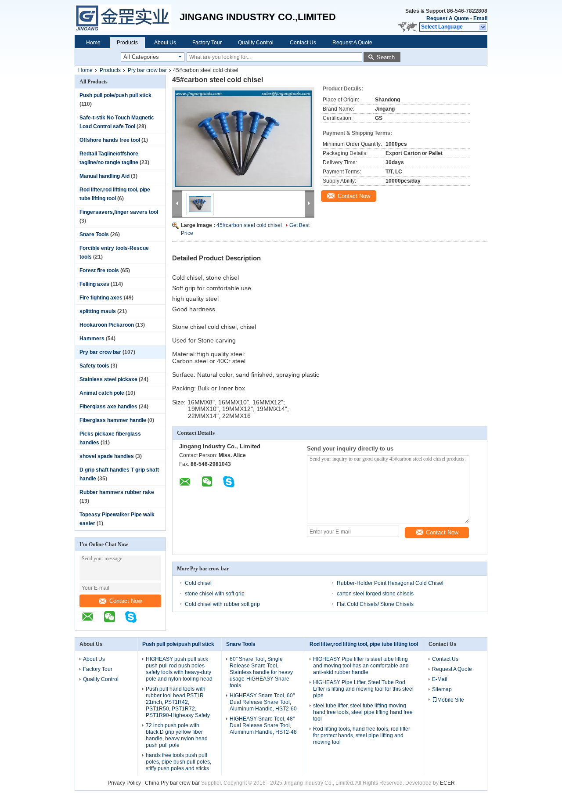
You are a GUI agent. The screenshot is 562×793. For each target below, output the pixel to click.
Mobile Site (450, 700)
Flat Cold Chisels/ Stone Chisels (375, 604)
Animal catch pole (101, 393)
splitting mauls (97, 311)
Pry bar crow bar (147, 70)
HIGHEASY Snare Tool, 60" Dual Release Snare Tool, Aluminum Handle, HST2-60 (263, 702)
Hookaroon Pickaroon (106, 325)
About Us (165, 43)
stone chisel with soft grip (215, 594)
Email (480, 18)
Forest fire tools (99, 270)
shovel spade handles (106, 456)
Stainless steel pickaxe (108, 379)
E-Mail (439, 679)
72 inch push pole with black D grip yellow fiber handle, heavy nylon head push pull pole (177, 735)
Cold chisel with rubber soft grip (222, 604)
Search (386, 57)
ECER (447, 783)
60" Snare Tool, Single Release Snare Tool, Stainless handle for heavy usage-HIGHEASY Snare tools (261, 672)
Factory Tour (207, 43)
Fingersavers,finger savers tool (118, 212)
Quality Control (256, 43)
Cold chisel (198, 583)
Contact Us (303, 43)
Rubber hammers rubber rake (116, 492)
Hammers (91, 338)
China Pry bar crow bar (172, 783)
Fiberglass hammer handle (112, 420)
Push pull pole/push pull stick (115, 95)
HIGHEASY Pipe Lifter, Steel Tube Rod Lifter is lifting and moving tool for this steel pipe (363, 689)
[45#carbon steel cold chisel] (243, 138)
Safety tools (94, 366)
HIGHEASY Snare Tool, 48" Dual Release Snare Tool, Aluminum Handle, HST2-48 (263, 725)
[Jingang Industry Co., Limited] (127, 17)
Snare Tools (94, 234)
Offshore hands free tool (109, 140)
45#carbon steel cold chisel (249, 225)
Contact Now (125, 601)
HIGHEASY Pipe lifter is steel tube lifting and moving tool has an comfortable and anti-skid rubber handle (361, 665)
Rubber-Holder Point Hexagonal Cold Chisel (390, 583)
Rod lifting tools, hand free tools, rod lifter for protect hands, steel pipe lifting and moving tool (361, 735)
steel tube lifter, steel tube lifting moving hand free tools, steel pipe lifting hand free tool (363, 712)
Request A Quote (447, 18)
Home (93, 43)
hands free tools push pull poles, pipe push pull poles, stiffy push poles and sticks (178, 761)
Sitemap (442, 689)
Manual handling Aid (104, 176)
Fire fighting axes (100, 298)
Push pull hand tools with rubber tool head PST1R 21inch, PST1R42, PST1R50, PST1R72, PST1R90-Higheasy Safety (178, 702)
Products (127, 43)
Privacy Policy (124, 783)
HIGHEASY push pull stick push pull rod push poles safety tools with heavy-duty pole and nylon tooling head (179, 669)
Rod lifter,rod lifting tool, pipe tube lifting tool (364, 644)
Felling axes (94, 284)
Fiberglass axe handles (108, 407)
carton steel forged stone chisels (375, 594)
